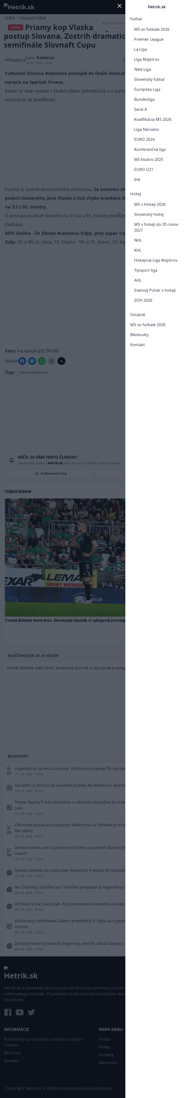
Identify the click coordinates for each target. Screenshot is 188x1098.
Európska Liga (147, 89)
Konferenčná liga (150, 149)
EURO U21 (143, 169)
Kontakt (137, 344)
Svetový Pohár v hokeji (155, 290)
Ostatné (137, 314)
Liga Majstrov (146, 59)
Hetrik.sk (157, 7)
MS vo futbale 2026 (151, 29)
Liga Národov (146, 129)
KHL (137, 250)
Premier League (149, 39)
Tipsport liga (145, 270)
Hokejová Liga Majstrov (155, 260)
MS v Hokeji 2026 (149, 204)
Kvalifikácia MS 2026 (152, 119)
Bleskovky (139, 334)
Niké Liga (142, 69)
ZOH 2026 (143, 300)
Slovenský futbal (149, 79)
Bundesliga (144, 99)
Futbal (136, 18)
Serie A (140, 109)
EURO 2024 (144, 139)
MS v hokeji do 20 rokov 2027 (156, 227)
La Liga (140, 49)
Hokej (135, 194)
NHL (138, 240)
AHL (137, 280)
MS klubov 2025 (148, 159)
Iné (137, 179)
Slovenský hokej (149, 214)
